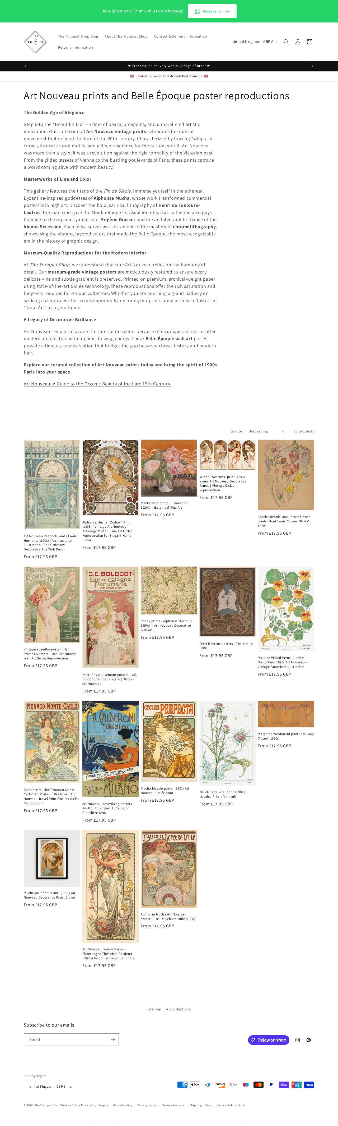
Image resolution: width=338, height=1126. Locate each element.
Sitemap (154, 1009)
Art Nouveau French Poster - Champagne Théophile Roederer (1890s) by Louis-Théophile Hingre (108, 953)
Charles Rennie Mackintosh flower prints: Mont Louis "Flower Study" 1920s (284, 521)
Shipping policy (201, 1105)
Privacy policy (147, 1105)
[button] (286, 42)
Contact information (231, 1105)
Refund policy (122, 1105)
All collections (178, 1009)
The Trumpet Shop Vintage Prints (58, 1105)
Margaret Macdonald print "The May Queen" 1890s (286, 736)
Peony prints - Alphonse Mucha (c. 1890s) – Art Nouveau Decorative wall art (167, 625)
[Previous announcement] (25, 66)
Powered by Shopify (94, 1105)
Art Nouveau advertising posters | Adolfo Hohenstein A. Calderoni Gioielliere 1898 (108, 808)
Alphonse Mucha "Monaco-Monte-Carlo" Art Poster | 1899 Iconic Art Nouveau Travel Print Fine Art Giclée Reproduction (51, 796)
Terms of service (173, 1105)
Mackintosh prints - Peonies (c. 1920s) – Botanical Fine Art (164, 505)
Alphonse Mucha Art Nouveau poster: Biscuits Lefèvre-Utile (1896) (168, 916)
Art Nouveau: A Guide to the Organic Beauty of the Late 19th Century (97, 384)
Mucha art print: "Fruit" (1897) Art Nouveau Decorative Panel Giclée (50, 895)
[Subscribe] (113, 1039)
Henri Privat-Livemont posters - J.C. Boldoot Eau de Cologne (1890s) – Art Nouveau (109, 679)
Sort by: (237, 431)
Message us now (216, 11)
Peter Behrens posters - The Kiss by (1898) (226, 646)
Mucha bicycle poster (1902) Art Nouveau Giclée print (165, 790)
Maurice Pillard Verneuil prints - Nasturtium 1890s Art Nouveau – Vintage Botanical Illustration (282, 662)
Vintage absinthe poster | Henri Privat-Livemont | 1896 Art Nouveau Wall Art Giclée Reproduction (51, 653)
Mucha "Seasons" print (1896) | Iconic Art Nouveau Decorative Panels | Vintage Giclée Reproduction (223, 484)
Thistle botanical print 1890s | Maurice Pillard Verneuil (222, 794)
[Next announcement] (312, 66)
